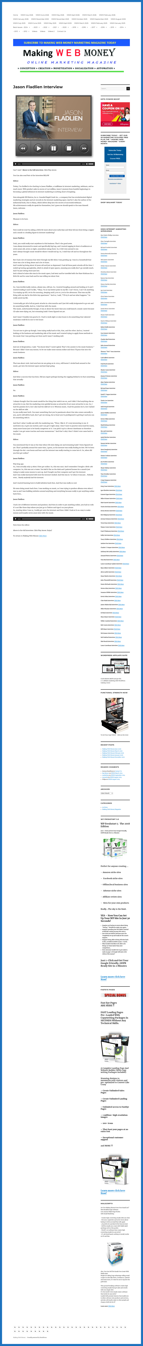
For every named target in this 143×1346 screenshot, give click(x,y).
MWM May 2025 (50, 23)
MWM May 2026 (58, 15)
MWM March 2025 (81, 23)
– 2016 (102, 27)
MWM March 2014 (116, 773)
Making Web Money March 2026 (112, 751)
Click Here (43, 536)
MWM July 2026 (27, 15)
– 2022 (44, 27)
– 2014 (121, 27)
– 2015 (111, 27)
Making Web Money (19, 1337)
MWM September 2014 (118, 775)
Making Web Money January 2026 (112, 755)
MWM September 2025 (99, 19)
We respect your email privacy (115, 179)
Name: (107, 165)
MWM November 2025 (60, 19)
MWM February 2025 (99, 23)
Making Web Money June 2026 (111, 749)
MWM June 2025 (34, 23)
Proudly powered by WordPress (37, 1337)
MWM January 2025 (117, 23)
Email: (107, 170)
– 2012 (25, 31)
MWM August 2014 (116, 777)
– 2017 (92, 27)
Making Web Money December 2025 (113, 757)
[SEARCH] (128, 88)
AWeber (119, 183)
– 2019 (73, 27)
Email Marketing (113, 183)
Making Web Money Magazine (111, 809)
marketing (105, 775)
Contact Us (61, 31)
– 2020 (64, 27)
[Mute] (87, 164)
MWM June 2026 (42, 15)
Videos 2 (51, 31)
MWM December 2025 (40, 19)
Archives (105, 807)
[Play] (16, 164)
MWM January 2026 (21, 19)
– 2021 (54, 27)
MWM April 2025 (65, 23)
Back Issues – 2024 (20, 27)
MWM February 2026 (107, 15)
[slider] (91, 164)
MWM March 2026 (89, 15)
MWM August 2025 (118, 19)
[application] (54, 164)
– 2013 (15, 31)
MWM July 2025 (19, 23)
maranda (105, 777)
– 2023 (35, 27)
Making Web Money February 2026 (113, 753)
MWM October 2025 (79, 19)
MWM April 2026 (73, 15)
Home (15, 15)
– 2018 (83, 27)
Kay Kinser (105, 773)
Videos (34, 31)
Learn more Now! (113, 978)
